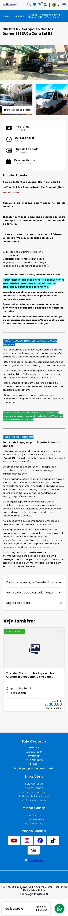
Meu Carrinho (34, 815)
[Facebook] (40, 840)
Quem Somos (34, 788)
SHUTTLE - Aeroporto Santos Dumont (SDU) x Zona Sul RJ (44, 16)
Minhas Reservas (34, 819)
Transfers (18, 16)
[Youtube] (14, 840)
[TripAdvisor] (34, 850)
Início (6, 16)
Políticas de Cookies (34, 800)
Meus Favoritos (34, 823)
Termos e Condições (34, 792)
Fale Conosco (34, 783)
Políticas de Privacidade (34, 796)
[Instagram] (27, 840)
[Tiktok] (53, 840)
